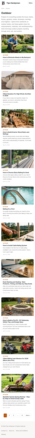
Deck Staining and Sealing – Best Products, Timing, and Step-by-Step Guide (17, 283)
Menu (30, 3)
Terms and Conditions (22, 430)
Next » (28, 415)
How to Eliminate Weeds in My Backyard (17, 57)
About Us (11, 430)
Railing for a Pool (8, 209)
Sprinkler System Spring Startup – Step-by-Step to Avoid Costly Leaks (16, 398)
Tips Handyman (13, 3)
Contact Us (4, 430)
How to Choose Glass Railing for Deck (16, 172)
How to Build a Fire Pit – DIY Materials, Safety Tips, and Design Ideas (16, 321)
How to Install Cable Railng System (15, 245)
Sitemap (3, 434)
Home (2, 8)
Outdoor (5, 55)
